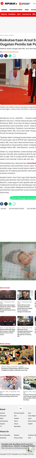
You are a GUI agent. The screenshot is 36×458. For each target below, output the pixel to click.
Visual (16, 423)
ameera (4, 9)
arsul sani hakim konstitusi (16, 208)
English (30, 423)
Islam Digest (32, 415)
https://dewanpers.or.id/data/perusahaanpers (15, 448)
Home (1, 35)
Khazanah (3, 415)
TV (1, 426)
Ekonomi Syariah (16, 9)
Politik (11, 35)
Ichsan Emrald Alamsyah (10, 52)
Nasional (4, 14)
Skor (29, 413)
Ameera (2, 413)
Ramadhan (17, 426)
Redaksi (16, 435)
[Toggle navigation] (2, 3)
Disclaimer (3, 438)
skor (26, 9)
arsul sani (3, 208)
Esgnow (2, 423)
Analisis (16, 418)
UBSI (33, 14)
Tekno (16, 421)
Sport (19, 14)
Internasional (26, 14)
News (6, 35)
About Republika (5, 435)
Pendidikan (12, 14)
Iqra (15, 415)
